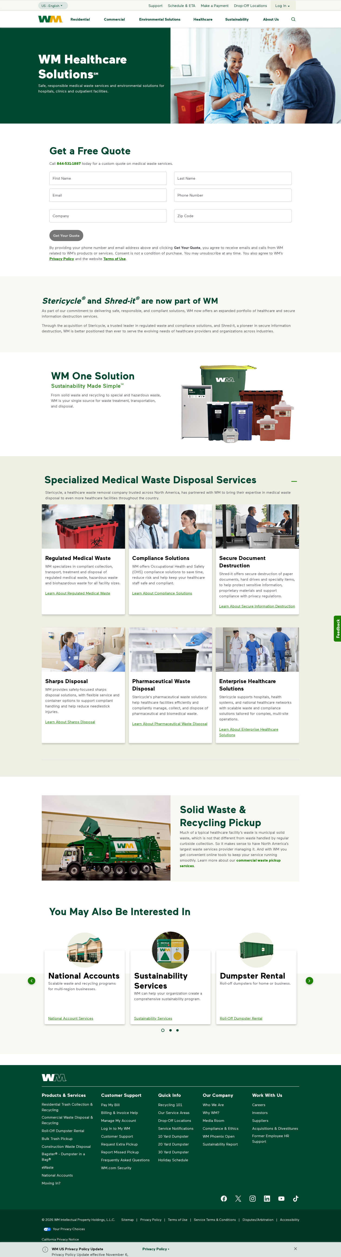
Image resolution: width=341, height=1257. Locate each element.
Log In (280, 5)
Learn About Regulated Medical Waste (77, 593)
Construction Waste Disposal (66, 1146)
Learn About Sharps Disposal (70, 721)
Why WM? (211, 1112)
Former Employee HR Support (270, 1138)
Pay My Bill (110, 1104)
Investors (260, 1112)
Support (155, 5)
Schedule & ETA (181, 5)
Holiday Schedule (173, 1160)
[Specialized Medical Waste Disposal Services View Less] (294, 477)
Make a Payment (214, 5)
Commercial (114, 19)
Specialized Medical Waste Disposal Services (150, 479)
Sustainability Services (153, 1018)
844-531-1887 (69, 163)
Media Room (213, 1120)
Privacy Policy (61, 258)
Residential (80, 19)
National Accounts (57, 1175)
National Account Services (70, 1018)
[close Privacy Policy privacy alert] (295, 1248)
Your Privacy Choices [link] (69, 1229)
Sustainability (237, 19)
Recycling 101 (170, 1104)
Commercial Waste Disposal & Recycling (67, 1120)
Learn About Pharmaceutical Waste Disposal (169, 723)
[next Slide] (309, 980)
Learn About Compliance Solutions (162, 593)
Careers (258, 1104)
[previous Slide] (31, 980)
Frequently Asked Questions (125, 1160)
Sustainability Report (220, 1144)
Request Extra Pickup (119, 1144)
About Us (271, 19)
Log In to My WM (115, 1128)
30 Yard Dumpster (173, 1152)
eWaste (48, 1167)
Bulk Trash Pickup (57, 1138)
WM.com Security (116, 1167)
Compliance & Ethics (220, 1128)
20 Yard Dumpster (173, 1144)
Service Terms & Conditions (215, 1220)
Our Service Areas (174, 1112)
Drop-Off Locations (250, 5)
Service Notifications (175, 1128)
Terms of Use (114, 258)
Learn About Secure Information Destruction (257, 606)
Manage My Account (118, 1120)
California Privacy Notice (60, 1239)
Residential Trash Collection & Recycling (67, 1107)
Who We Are (213, 1104)
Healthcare (202, 19)
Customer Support (117, 1136)
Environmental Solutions (159, 19)
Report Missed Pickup (120, 1152)
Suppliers (260, 1120)
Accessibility (289, 1220)
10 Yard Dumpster (173, 1136)
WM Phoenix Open (219, 1136)
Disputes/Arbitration (258, 1220)
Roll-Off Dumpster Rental (241, 1018)
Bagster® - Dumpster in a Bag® (63, 1157)
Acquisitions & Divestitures (275, 1128)
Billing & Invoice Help (119, 1112)
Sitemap (127, 1220)
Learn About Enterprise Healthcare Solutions (248, 732)
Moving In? (51, 1183)
